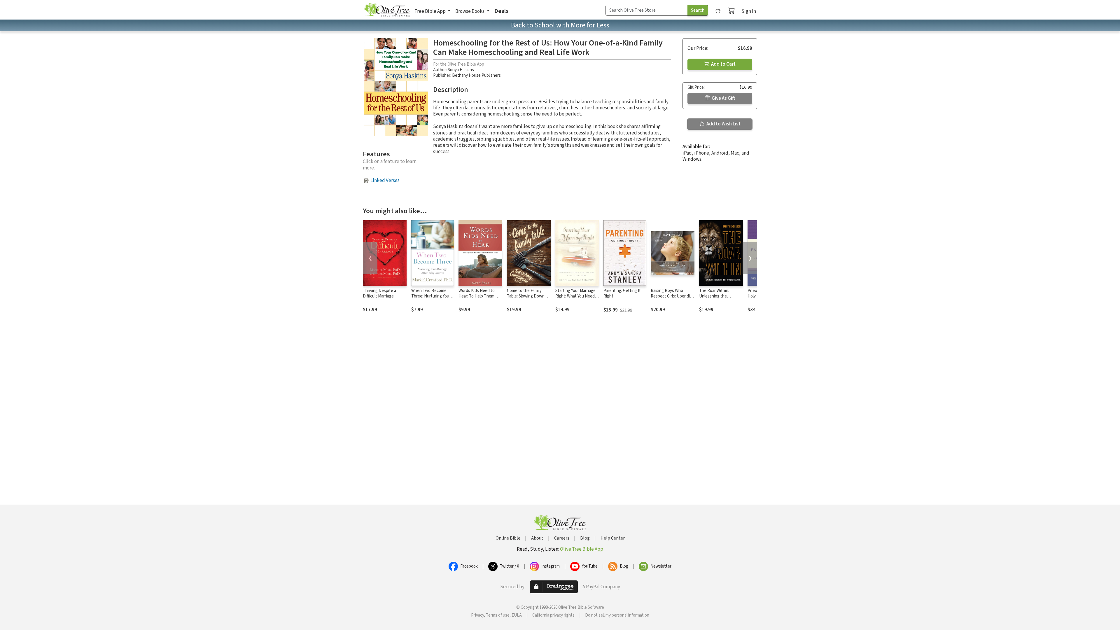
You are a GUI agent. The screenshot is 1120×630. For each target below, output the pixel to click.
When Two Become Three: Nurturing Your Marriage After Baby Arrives (431, 299)
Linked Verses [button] (385, 180)
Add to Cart (723, 64)
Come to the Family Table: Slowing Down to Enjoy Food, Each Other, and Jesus (528, 299)
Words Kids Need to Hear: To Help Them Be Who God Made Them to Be (480, 299)
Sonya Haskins (461, 70)
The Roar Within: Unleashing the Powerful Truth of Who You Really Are (720, 299)
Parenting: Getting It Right (622, 293)
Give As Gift (723, 98)
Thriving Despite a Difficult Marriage (379, 293)
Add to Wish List (723, 123)
